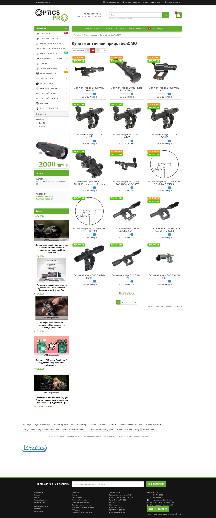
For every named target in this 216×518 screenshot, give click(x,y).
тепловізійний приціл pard (101, 429)
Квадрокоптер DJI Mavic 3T (82, 512)
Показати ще (126, 293)
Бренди (74, 495)
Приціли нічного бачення (50, 44)
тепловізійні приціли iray (128, 429)
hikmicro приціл (149, 429)
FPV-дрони (76, 510)
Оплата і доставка (41, 500)
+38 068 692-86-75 (45, 197)
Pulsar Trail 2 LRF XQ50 (117, 500)
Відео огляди (156, 29)
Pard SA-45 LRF (114, 502)
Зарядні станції (46, 83)
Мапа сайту (38, 511)
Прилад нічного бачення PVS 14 (121, 495)
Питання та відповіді (42, 2)
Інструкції (108, 29)
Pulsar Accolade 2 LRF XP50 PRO (121, 497)
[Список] (88, 50)
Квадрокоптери (46, 78)
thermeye (27, 424)
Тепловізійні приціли (49, 39)
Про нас (77, 29)
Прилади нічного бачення (54, 53)
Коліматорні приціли (48, 68)
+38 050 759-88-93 (45, 199)
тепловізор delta (153, 424)
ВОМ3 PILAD (43, 126)
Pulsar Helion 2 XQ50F (117, 512)
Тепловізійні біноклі (48, 93)
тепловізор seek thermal (131, 424)
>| (135, 302)
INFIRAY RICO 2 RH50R (117, 510)
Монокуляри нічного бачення (52, 49)
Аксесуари (44, 103)
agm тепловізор (42, 424)
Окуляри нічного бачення (51, 59)
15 (103, 50)
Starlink (43, 64)
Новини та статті (92, 29)
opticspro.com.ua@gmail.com (161, 500)
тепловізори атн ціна (63, 424)
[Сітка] (92, 50)
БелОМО (41, 123)
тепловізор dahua (108, 424)
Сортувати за (78, 50)
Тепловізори (54, 33)
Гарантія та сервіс (136, 29)
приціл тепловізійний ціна (74, 429)
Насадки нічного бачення (51, 88)
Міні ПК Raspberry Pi (54, 73)
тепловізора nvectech (86, 424)
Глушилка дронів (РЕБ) (49, 108)
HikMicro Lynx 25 (115, 505)
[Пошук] (165, 15)
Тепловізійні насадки (49, 98)
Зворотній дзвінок (158, 509)
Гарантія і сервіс (40, 502)
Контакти (120, 29)
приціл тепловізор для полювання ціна (41, 429)
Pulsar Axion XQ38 (115, 507)
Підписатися (157, 484)
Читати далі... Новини (43, 406)
